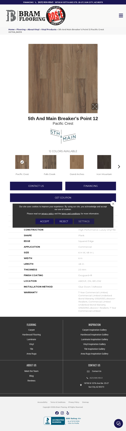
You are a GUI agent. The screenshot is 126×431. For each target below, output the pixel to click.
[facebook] (57, 413)
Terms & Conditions (57, 402)
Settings (84, 221)
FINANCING (28, 2)
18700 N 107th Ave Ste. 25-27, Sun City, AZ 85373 (79, 2)
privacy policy (47, 213)
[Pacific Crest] (22, 162)
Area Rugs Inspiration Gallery (94, 353)
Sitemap (85, 402)
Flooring (21, 29)
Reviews (31, 380)
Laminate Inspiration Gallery (94, 339)
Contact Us (36, 185)
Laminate (31, 339)
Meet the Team (31, 371)
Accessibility (42, 402)
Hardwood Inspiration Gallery (94, 334)
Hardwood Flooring (31, 334)
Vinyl (31, 344)
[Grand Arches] (77, 162)
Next (119, 161)
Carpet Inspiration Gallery (94, 330)
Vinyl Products (48, 29)
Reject (63, 221)
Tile (31, 349)
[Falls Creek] (49, 162)
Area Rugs (31, 353)
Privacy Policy (74, 402)
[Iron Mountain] (104, 162)
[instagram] (62, 413)
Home (11, 29)
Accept (44, 221)
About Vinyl (33, 29)
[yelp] (67, 413)
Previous (7, 161)
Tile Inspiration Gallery (94, 349)
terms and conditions (71, 213)
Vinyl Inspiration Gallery (94, 344)
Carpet (31, 330)
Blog (31, 376)
